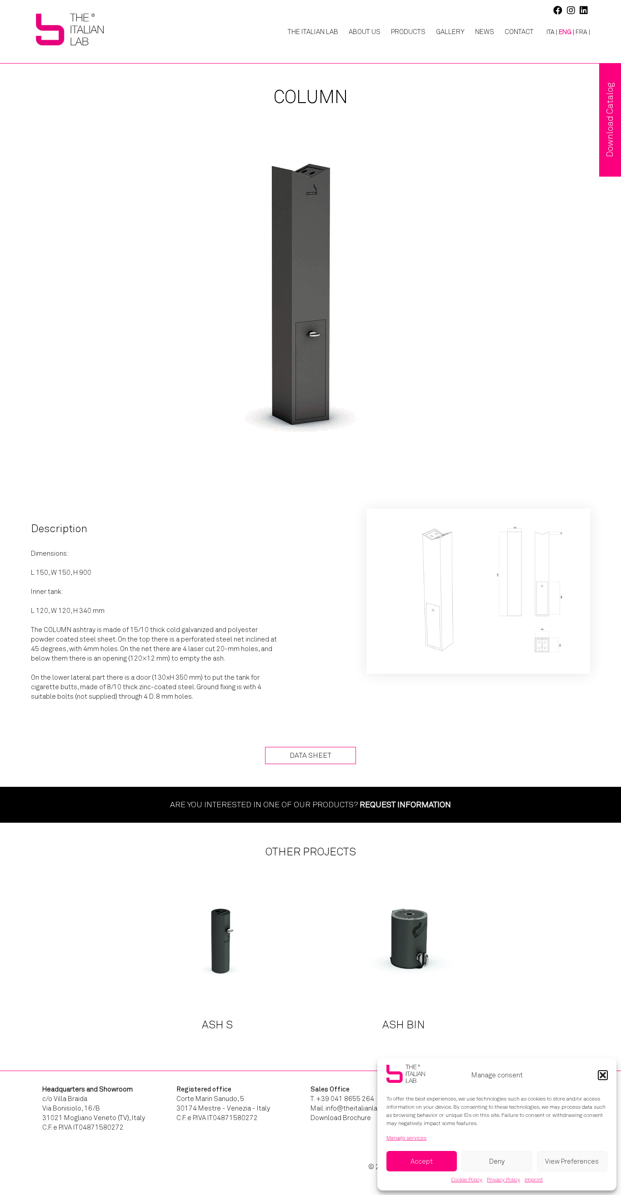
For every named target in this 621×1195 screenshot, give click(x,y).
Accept (422, 1161)
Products (408, 32)
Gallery (450, 32)
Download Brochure (340, 1118)
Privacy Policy (503, 1179)
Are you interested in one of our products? (310, 805)
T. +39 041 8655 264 (342, 1099)
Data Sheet (310, 755)
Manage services (406, 1138)
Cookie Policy (466, 1179)
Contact (519, 32)
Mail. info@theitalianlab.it (348, 1108)
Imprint (534, 1179)
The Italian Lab (313, 32)
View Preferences (572, 1161)
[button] (602, 1075)
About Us (365, 32)
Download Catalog (610, 120)
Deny (497, 1161)
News (484, 32)
